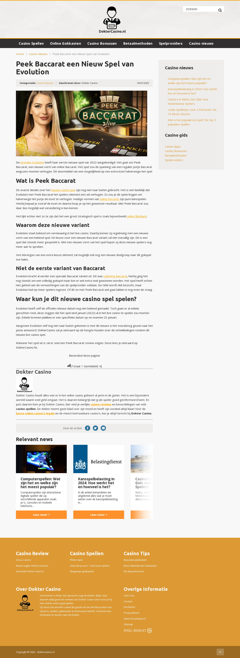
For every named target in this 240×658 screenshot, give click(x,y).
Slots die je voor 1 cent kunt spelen (89, 565)
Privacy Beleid (131, 612)
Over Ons (129, 595)
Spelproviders (171, 43)
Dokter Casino (33, 372)
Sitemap (128, 624)
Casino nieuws (201, 43)
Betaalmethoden (138, 43)
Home (20, 54)
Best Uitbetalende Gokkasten (140, 565)
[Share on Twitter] (95, 428)
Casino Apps (173, 146)
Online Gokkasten (65, 43)
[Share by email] (103, 428)
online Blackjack (137, 216)
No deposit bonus (134, 571)
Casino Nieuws (38, 54)
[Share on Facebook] (87, 428)
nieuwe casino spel (63, 190)
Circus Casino (23, 560)
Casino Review (32, 553)
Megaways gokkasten (82, 571)
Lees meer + (41, 514)
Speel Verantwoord (135, 618)
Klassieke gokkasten (135, 560)
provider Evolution (32, 162)
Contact (128, 601)
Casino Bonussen (102, 43)
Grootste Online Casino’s (30, 571)
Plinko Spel (76, 560)
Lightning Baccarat (115, 276)
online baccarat (109, 199)
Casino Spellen (31, 43)
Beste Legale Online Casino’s (32, 565)
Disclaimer (129, 607)
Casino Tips (137, 553)
